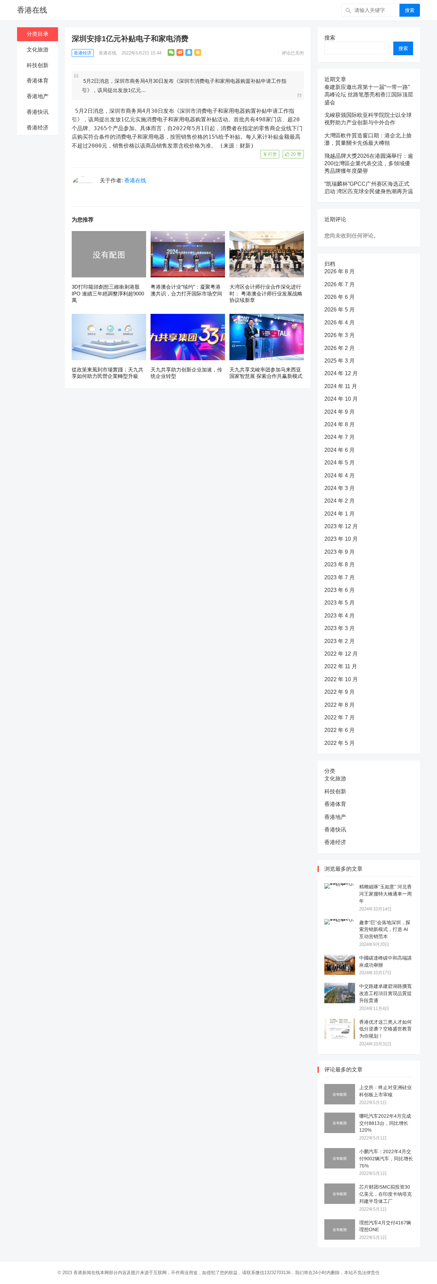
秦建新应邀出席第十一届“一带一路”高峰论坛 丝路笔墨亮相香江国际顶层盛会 (368, 94)
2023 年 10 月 (341, 539)
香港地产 (37, 96)
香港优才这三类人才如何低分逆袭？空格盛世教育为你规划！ (385, 1029)
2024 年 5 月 (339, 462)
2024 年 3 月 (339, 488)
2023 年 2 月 (339, 641)
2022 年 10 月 (341, 679)
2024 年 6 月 (339, 450)
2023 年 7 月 (339, 577)
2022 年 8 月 (339, 705)
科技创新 (37, 65)
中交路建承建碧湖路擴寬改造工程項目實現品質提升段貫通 (385, 993)
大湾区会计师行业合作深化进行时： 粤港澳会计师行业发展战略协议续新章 (265, 293)
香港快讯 (37, 112)
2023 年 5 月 (339, 603)
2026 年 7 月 (339, 284)
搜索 (409, 10)
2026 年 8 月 (339, 271)
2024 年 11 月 (340, 386)
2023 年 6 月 (339, 590)
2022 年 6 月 (339, 730)
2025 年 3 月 (339, 361)
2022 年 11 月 (340, 666)
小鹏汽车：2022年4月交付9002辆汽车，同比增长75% (386, 1158)
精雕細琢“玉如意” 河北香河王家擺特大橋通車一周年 (385, 894)
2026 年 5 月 (339, 309)
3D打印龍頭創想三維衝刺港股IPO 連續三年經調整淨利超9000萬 (108, 293)
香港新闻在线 (86, 1272)
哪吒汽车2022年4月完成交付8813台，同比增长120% (385, 1123)
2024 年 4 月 (339, 475)
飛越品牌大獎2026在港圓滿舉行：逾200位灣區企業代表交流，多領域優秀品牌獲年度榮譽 (368, 163)
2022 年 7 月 (339, 717)
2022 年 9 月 (339, 692)
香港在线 (32, 10)
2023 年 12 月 (341, 526)
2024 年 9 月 (339, 412)
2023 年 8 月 (339, 564)
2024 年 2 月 (339, 501)
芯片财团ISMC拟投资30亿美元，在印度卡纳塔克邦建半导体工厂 (385, 1194)
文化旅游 (37, 49)
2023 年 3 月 (339, 628)
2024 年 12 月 (341, 373)
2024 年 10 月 (341, 399)
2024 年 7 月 (339, 437)
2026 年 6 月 (339, 297)
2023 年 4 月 (339, 615)
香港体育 (37, 80)
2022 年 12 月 (341, 654)
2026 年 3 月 (339, 335)
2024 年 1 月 (339, 514)
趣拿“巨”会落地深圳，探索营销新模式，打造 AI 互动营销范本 (384, 929)
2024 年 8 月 (339, 424)
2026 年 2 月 (339, 348)
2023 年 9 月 (339, 552)
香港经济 (37, 128)
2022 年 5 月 (339, 743)
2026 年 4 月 (339, 322)
